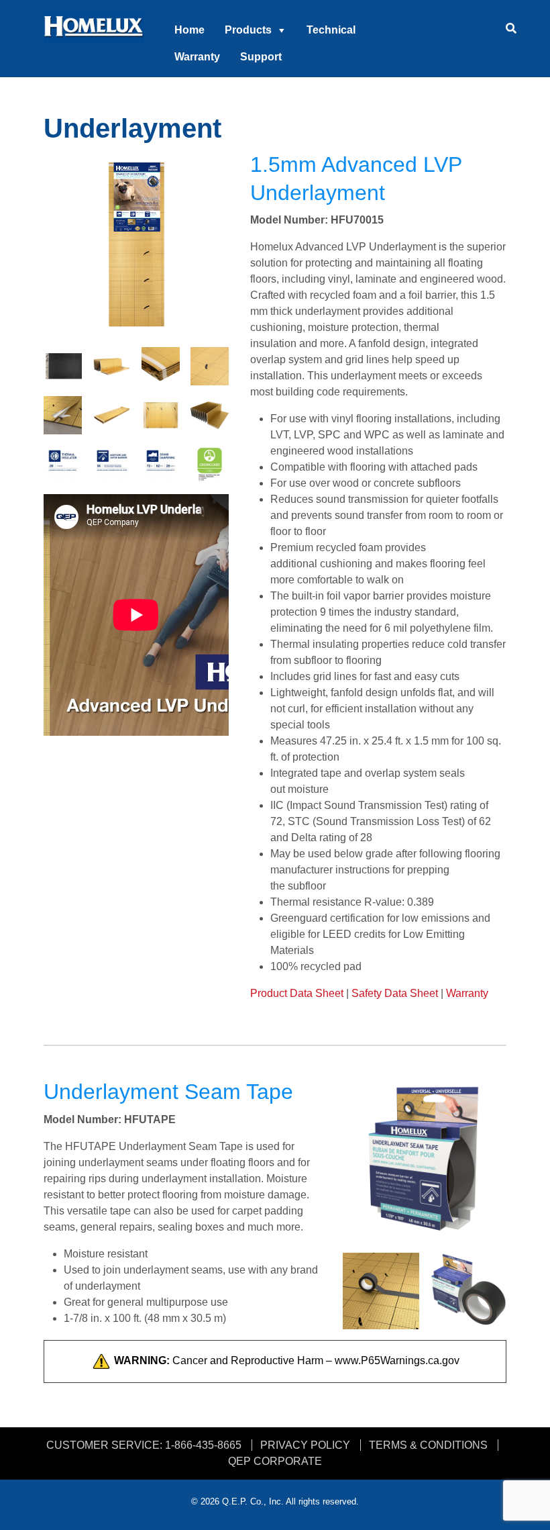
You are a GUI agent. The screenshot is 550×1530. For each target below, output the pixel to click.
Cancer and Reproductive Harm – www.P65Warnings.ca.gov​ (286, 1360)
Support (261, 56)
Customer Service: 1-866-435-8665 (143, 1445)
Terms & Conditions (428, 1445)
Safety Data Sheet (394, 993)
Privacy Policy (305, 1445)
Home (189, 30)
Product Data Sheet (296, 993)
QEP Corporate (275, 1461)
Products (248, 30)
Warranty (197, 56)
